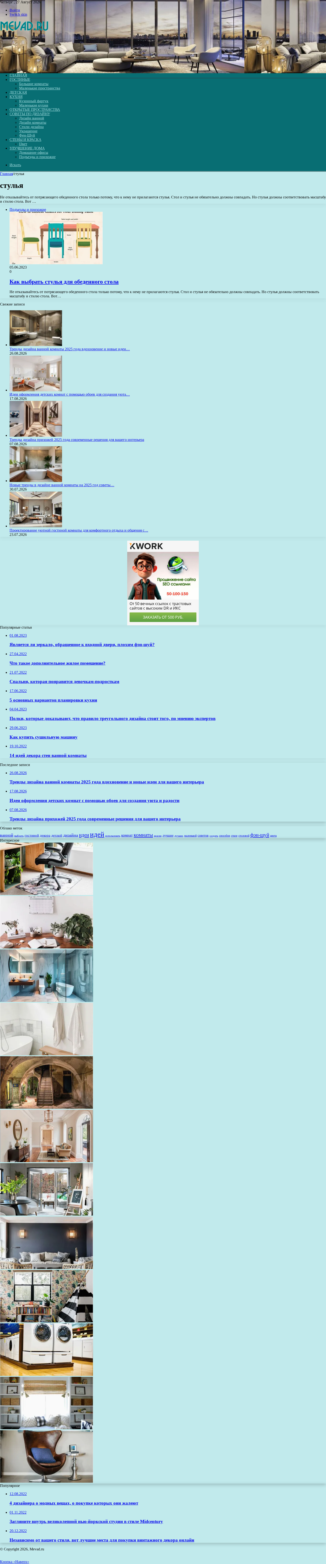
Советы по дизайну (30, 114)
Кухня (16, 97)
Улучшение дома (27, 148)
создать (214, 835)
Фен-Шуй (27, 135)
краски (158, 835)
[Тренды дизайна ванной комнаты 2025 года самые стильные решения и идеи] (46, 1001)
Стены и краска (25, 140)
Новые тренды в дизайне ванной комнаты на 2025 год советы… (62, 485)
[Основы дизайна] (24, 67)
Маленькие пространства (39, 88)
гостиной (32, 835)
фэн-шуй (259, 835)
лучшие (168, 835)
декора (45, 835)
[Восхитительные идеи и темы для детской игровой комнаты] (46, 1321)
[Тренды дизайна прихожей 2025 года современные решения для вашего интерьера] (36, 435)
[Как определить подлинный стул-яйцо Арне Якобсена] (46, 1481)
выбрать (19, 835)
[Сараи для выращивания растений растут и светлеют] (46, 1214)
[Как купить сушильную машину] (46, 1374)
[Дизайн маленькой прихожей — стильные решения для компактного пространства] (46, 1161)
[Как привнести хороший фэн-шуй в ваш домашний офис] (46, 947)
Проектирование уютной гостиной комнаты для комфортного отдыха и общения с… (79, 530)
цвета (273, 835)
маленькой (190, 835)
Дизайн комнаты (32, 122)
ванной (6, 835)
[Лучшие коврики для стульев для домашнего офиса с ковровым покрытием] (46, 894)
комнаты (143, 835)
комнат (127, 835)
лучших (178, 835)
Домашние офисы (33, 152)
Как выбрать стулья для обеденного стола (64, 282)
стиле (234, 835)
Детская (18, 92)
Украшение (28, 131)
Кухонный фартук (33, 101)
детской (56, 835)
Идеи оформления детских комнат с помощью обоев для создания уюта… (70, 394)
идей (97, 834)
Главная (6, 174)
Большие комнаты (33, 84)
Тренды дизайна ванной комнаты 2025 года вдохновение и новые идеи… (70, 349)
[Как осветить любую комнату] (46, 1268)
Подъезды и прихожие (37, 157)
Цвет (23, 144)
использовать (112, 835)
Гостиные (20, 80)
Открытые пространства (35, 110)
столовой (243, 835)
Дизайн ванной (31, 118)
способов (224, 835)
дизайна (70, 835)
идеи (84, 835)
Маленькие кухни (33, 105)
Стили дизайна (31, 127)
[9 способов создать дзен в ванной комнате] (46, 1054)
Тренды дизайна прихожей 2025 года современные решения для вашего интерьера (77, 440)
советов (203, 835)
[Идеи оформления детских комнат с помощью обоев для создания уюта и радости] (36, 390)
